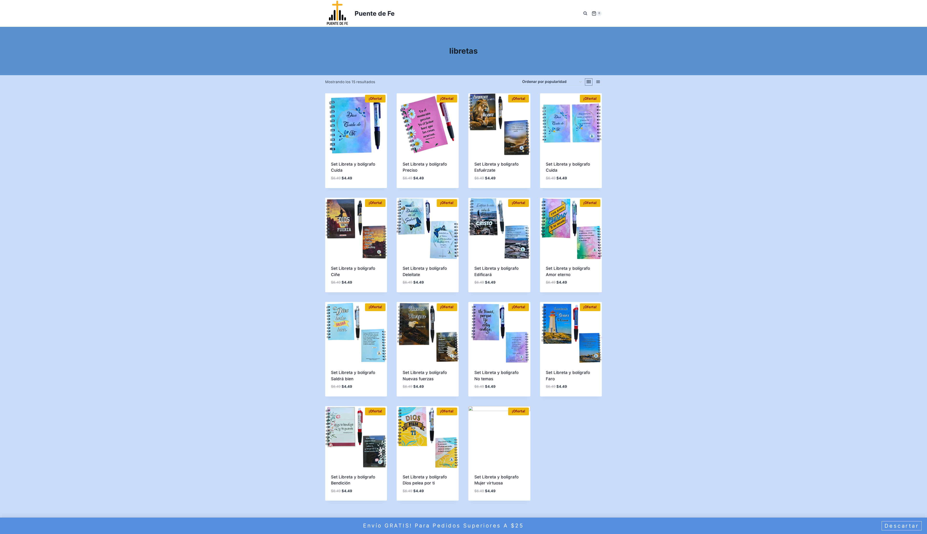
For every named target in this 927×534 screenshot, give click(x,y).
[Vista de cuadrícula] (588, 82)
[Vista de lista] (598, 82)
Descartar (902, 526)
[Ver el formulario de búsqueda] (585, 13)
